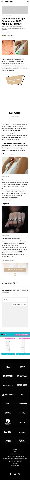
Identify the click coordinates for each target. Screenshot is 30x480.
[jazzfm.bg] (8, 440)
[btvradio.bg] (22, 421)
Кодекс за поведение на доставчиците (15, 458)
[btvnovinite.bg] (8, 394)
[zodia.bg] (22, 412)
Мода (3, 15)
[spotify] (19, 474)
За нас (15, 449)
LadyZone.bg (10, 36)
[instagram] (15, 474)
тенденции (25, 290)
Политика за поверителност (15, 456)
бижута (19, 290)
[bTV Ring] (22, 385)
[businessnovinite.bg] (8, 412)
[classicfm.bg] (22, 431)
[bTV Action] (22, 376)
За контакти (15, 466)
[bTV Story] (8, 385)
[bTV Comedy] (22, 367)
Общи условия (15, 454)
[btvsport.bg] (22, 403)
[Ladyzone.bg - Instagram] (14, 283)
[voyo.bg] (8, 403)
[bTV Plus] (22, 394)
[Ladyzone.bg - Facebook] (17, 286)
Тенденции (8, 15)
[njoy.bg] (8, 431)
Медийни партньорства (15, 461)
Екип (15, 451)
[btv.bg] (8, 367)
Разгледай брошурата (22, 334)
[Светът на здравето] (8, 421)
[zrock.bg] (22, 440)
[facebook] (11, 474)
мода (14, 290)
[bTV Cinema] (8, 376)
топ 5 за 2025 (5, 292)
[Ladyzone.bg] (9, 2)
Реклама (15, 463)
